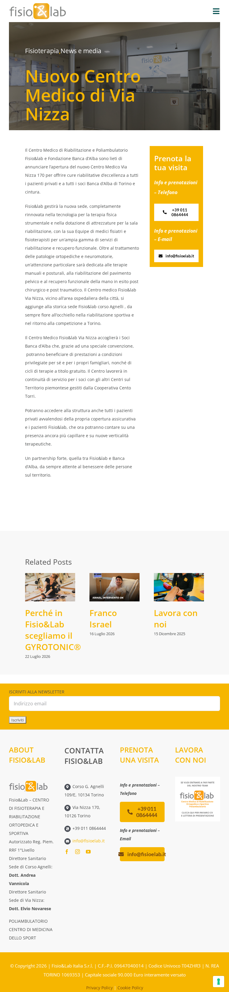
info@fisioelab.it (88, 841)
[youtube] (88, 851)
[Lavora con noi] (179, 587)
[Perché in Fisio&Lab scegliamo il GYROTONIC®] (50, 587)
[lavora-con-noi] (197, 778)
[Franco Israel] (114, 587)
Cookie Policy (130, 988)
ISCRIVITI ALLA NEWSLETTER (36, 692)
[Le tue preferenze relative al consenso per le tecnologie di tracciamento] (218, 981)
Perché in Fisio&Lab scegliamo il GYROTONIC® (53, 629)
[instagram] (77, 851)
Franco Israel (103, 618)
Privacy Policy (99, 988)
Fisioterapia (42, 51)
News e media (81, 51)
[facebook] (66, 851)
